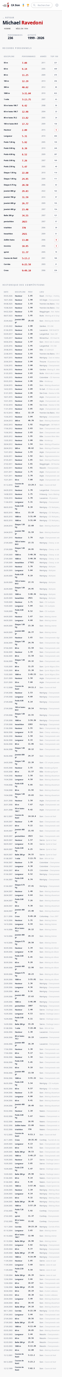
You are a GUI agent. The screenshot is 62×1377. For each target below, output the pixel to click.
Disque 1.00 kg (10, 178)
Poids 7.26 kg (9, 142)
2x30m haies (9, 240)
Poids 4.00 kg (9, 154)
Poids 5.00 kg (9, 148)
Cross (6, 270)
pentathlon (9, 221)
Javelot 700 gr (10, 197)
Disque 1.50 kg (10, 172)
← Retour (8, 17)
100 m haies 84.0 (11, 123)
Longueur (8, 136)
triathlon (8, 227)
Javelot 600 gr (10, 203)
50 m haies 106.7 (11, 105)
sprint (6, 252)
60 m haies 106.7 (11, 111)
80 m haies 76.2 (10, 117)
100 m (6, 81)
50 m (6, 62)
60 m (6, 69)
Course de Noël (10, 258)
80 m (6, 75)
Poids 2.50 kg (9, 166)
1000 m (7, 93)
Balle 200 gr (9, 215)
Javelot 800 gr (10, 191)
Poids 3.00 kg (9, 160)
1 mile (6, 99)
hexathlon (8, 233)
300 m (6, 87)
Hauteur (7, 130)
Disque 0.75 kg (10, 185)
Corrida (7, 264)
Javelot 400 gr (10, 209)
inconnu (7, 246)
